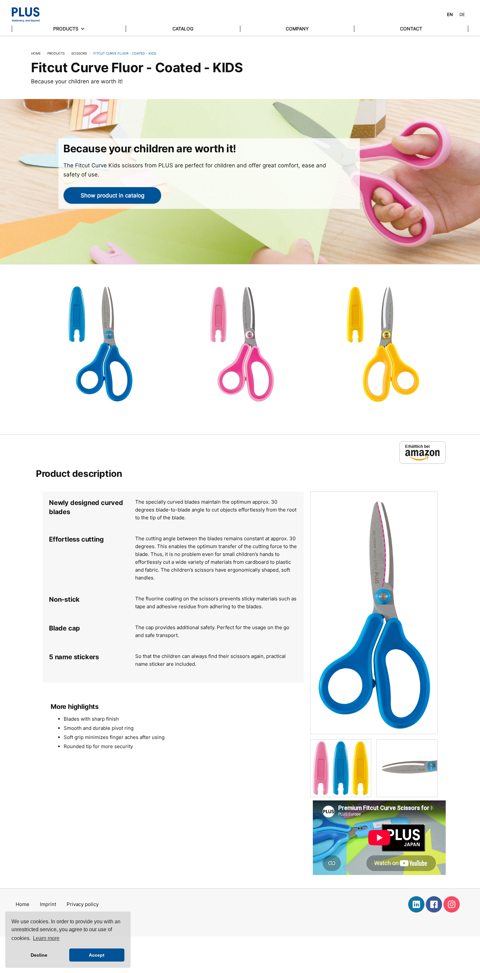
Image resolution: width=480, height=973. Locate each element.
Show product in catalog (112, 195)
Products (56, 53)
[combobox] (450, 14)
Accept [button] (96, 955)
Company (297, 28)
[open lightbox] (99, 355)
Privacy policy (83, 904)
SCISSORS (79, 53)
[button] (69, 28)
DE (462, 14)
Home (36, 53)
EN (450, 14)
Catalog (182, 28)
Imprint (48, 904)
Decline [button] (39, 955)
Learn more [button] (46, 938)
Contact (411, 28)
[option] (462, 14)
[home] (26, 14)
